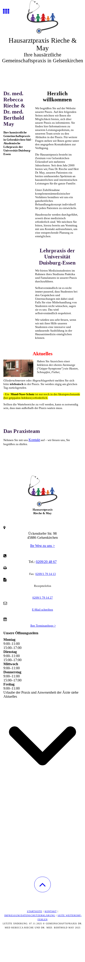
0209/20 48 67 (46, 562)
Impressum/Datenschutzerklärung (29, 915)
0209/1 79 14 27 (42, 597)
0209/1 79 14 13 (45, 574)
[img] (42, 17)
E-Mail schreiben (42, 609)
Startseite (34, 911)
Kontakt (34, 440)
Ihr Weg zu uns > (42, 546)
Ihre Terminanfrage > (43, 625)
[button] (42, 884)
